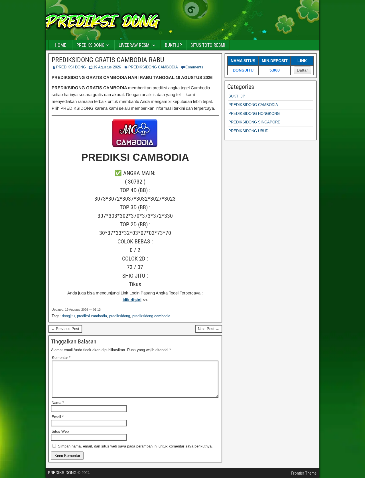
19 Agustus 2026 (107, 67)
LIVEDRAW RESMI (135, 45)
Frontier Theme (304, 473)
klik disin (131, 299)
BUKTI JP (173, 45)
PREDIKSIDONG (90, 45)
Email (58, 417)
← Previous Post (65, 329)
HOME (60, 45)
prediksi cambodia (92, 316)
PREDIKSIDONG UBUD (248, 131)
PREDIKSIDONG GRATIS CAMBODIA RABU (108, 60)
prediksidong (119, 316)
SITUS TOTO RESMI (207, 45)
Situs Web (60, 431)
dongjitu (68, 316)
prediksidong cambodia (151, 316)
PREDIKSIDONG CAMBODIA (153, 67)
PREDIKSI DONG (71, 67)
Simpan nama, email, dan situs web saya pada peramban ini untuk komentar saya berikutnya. (135, 446)
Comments (194, 67)
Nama (58, 402)
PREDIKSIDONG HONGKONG (254, 113)
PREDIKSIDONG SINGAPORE (254, 122)
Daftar (302, 70)
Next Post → (208, 329)
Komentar (61, 357)
